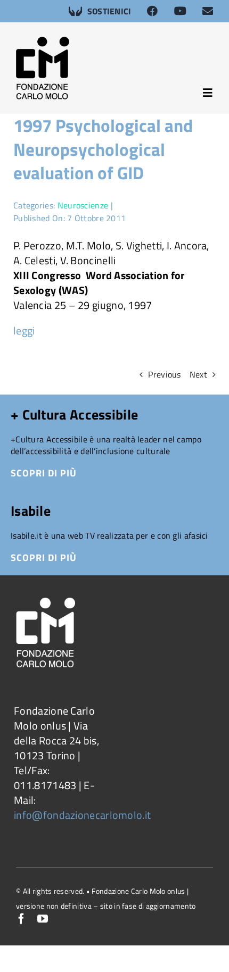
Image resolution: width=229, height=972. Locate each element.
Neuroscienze (83, 205)
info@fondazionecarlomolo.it (82, 815)
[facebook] (21, 919)
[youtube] (42, 919)
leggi (24, 330)
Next (198, 374)
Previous (164, 374)
